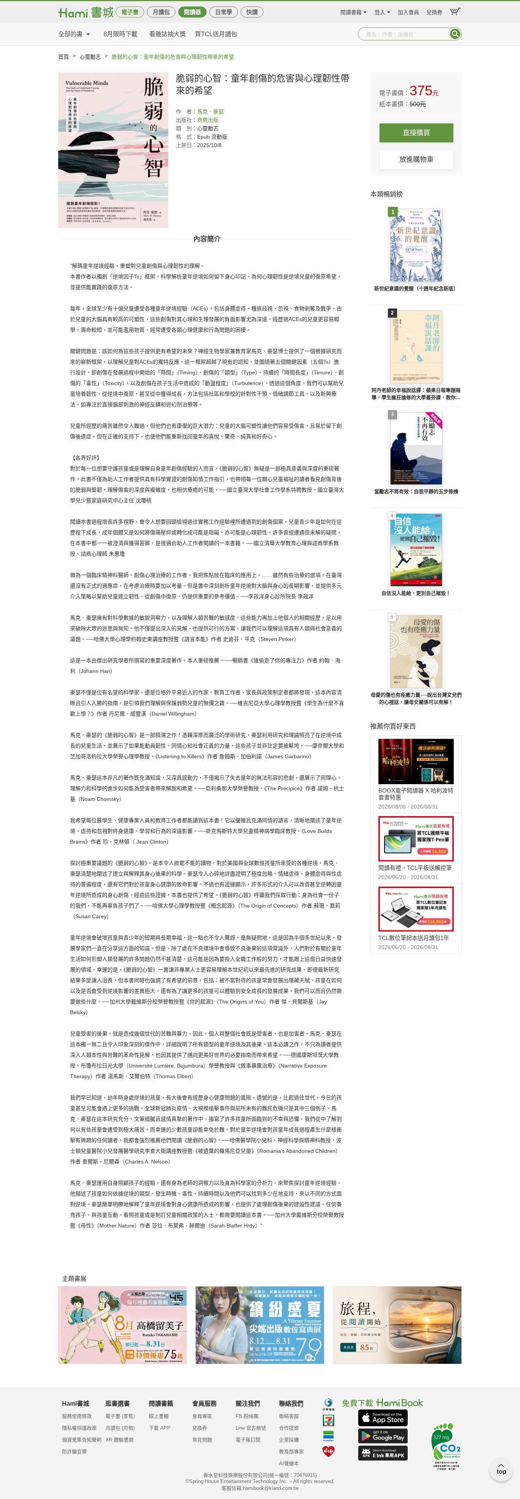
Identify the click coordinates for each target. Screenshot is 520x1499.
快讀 (252, 12)
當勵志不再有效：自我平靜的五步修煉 (416, 491)
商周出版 (208, 120)
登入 (380, 11)
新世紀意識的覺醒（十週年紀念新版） (416, 288)
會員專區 (202, 1416)
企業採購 (289, 1440)
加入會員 (408, 11)
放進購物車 (416, 159)
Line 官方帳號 (251, 1428)
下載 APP (160, 1428)
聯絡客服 (289, 1416)
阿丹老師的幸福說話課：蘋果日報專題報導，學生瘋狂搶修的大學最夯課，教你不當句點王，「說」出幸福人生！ (416, 394)
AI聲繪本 (289, 1463)
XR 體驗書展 (119, 1440)
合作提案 (289, 1428)
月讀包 (161, 12)
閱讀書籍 (351, 11)
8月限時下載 (120, 34)
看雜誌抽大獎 (167, 34)
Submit (455, 34)
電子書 (130, 12)
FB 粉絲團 (247, 1416)
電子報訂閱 (248, 1440)
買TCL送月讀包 (216, 34)
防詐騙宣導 (74, 1451)
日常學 (223, 12)
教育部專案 (291, 1451)
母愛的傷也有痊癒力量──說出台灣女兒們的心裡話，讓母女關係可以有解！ (416, 698)
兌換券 (434, 11)
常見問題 (202, 1440)
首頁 (63, 57)
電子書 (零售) (120, 1416)
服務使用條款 (77, 1416)
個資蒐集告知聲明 (82, 1440)
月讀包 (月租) (120, 1428)
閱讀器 (192, 12)
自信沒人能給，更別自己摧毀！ (416, 593)
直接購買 (416, 133)
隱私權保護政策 (79, 1428)
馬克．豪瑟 (210, 112)
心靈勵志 (90, 57)
